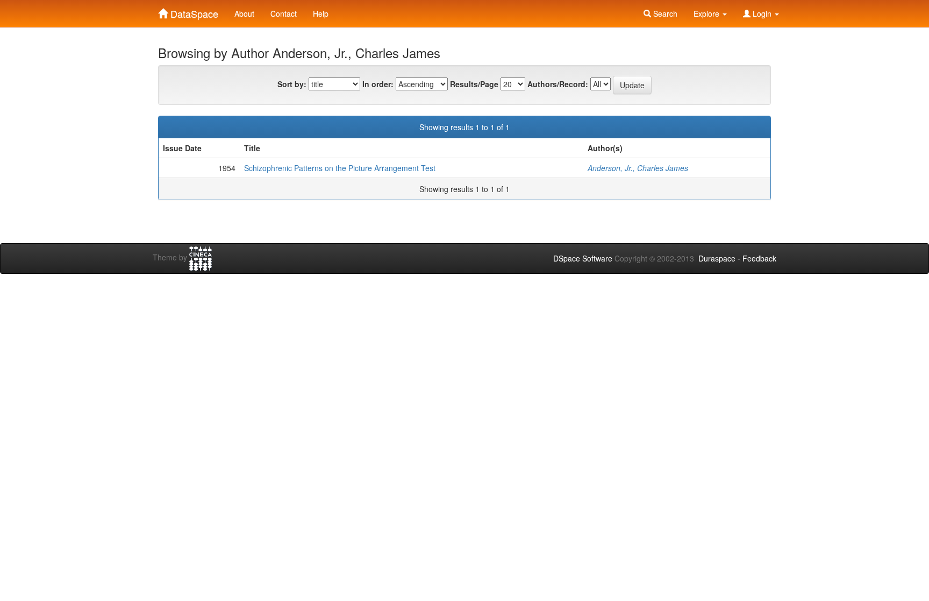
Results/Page (474, 84)
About (244, 13)
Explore (707, 13)
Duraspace (716, 258)
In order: (378, 84)
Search (664, 13)
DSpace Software (582, 258)
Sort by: (291, 84)
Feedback (759, 258)
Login (762, 13)
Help (320, 13)
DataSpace (193, 11)
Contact (283, 13)
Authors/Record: (557, 84)
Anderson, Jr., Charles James (638, 167)
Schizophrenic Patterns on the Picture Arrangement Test (339, 167)
